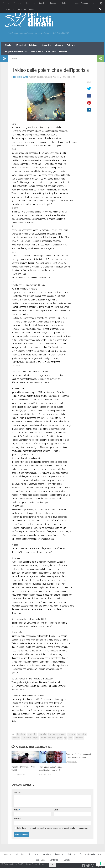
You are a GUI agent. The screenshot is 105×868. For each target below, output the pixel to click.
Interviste (54, 3)
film (49, 734)
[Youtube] (97, 866)
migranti (35, 738)
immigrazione (81, 734)
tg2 (65, 738)
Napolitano (51, 738)
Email (56, 810)
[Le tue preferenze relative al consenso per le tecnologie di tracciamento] (100, 863)
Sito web (17, 819)
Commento (18, 792)
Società (42, 3)
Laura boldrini (26, 738)
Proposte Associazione (82, 3)
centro (30, 734)
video (70, 738)
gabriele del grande (59, 734)
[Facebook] (83, 866)
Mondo (6, 3)
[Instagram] (92, 866)
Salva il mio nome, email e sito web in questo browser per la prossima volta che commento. (52, 828)
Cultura (64, 3)
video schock (79, 738)
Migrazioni (18, 3)
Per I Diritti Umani (20, 77)
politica (59, 738)
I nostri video (8, 9)
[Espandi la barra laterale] (4, 58)
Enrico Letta (42, 734)
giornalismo (71, 734)
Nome (17, 810)
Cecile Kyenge (21, 734)
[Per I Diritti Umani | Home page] (29, 19)
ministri (43, 738)
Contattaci (21, 9)
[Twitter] (88, 866)
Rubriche (29, 3)
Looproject (45, 864)
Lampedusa (16, 738)
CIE (35, 734)
